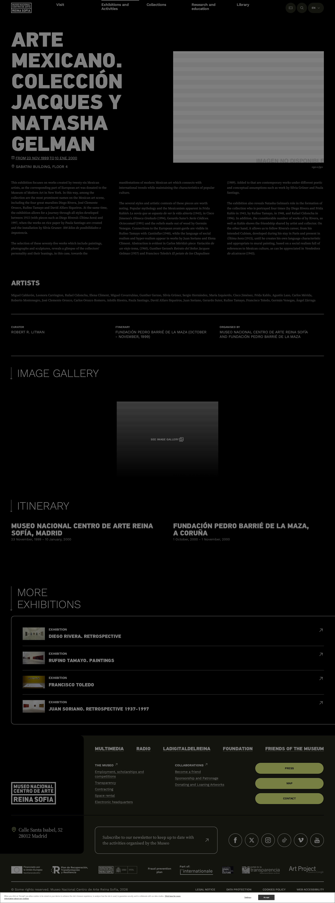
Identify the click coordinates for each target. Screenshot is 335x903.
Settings (247, 897)
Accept (266, 897)
